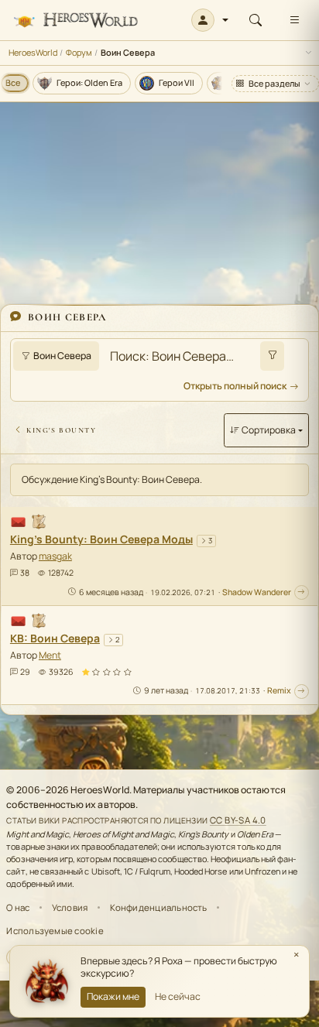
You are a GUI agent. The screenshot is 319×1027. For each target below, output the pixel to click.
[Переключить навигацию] (294, 20)
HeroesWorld (33, 52)
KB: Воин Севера (55, 638)
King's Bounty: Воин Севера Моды (101, 539)
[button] (210, 20)
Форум (79, 52)
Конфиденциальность (159, 907)
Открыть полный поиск (235, 385)
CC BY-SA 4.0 (238, 820)
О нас (17, 907)
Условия (70, 907)
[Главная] (75, 20)
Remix (279, 690)
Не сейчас (178, 996)
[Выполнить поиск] (272, 356)
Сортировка (269, 429)
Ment (50, 655)
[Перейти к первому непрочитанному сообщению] (301, 592)
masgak (55, 556)
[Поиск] (255, 20)
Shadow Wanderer (256, 592)
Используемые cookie (54, 930)
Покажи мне (113, 996)
